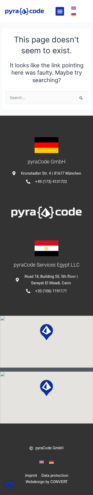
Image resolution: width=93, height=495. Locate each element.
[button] (60, 11)
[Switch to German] (74, 14)
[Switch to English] (74, 8)
